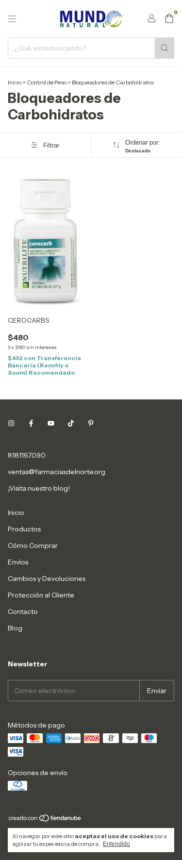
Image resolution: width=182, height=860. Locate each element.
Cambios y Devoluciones (46, 578)
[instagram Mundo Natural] (11, 423)
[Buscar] (164, 48)
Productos (24, 529)
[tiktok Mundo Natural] (70, 423)
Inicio (14, 82)
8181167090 (27, 455)
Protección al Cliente (41, 595)
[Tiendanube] (45, 820)
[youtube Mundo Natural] (51, 423)
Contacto (23, 611)
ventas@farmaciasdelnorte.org (56, 471)
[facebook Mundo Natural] (31, 423)
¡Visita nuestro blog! (39, 488)
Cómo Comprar (33, 545)
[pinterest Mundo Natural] (90, 423)
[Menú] (12, 19)
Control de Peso (47, 82)
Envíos (18, 562)
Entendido (116, 844)
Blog (15, 628)
